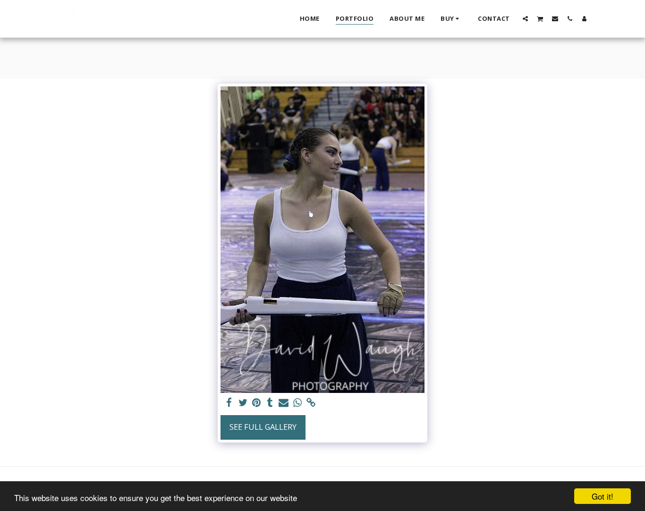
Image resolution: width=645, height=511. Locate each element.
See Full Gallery (263, 426)
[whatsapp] (297, 403)
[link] (311, 403)
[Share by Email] (284, 403)
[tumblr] (270, 403)
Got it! (602, 496)
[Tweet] (243, 403)
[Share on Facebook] (229, 403)
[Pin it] (257, 403)
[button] (525, 18)
